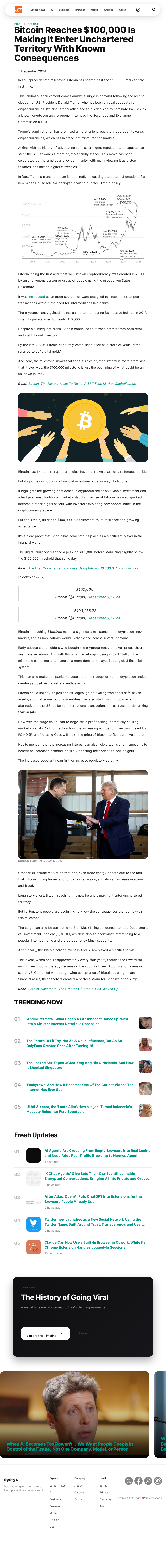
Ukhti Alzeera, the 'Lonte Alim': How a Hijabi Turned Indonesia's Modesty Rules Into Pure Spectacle (79, 1109)
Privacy (104, 1492)
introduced (36, 297)
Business (64, 9)
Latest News (38, 9)
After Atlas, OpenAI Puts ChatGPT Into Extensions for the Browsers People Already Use (93, 1199)
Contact (79, 1499)
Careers (79, 1492)
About (122, 9)
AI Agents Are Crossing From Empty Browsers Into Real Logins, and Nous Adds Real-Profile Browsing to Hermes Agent (98, 1153)
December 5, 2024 (103, 597)
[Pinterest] (158, 1484)
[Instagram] (148, 1484)
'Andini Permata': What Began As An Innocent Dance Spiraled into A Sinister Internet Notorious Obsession (77, 1021)
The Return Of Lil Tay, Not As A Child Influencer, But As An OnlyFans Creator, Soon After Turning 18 (74, 1043)
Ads (102, 1506)
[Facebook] (138, 1484)
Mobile (94, 9)
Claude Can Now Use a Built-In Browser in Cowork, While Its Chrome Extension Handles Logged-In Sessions (95, 1244)
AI (52, 9)
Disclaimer (106, 1499)
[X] (129, 1484)
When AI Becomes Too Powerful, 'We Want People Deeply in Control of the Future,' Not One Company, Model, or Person (69, 1446)
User (53, 1526)
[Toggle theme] (138, 10)
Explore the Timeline (41, 1336)
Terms (103, 1485)
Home (16, 23)
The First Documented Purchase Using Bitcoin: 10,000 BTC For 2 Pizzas (83, 568)
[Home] (18, 9)
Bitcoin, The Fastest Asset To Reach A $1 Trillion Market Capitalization (82, 384)
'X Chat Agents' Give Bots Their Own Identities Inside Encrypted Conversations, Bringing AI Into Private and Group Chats (96, 1176)
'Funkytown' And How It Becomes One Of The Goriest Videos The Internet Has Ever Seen (79, 1087)
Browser (80, 9)
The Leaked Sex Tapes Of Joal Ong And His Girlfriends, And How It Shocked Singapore (80, 1065)
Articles (108, 9)
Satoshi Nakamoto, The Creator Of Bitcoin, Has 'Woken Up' (73, 989)
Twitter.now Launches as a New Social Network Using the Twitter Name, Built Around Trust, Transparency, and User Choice (93, 1222)
